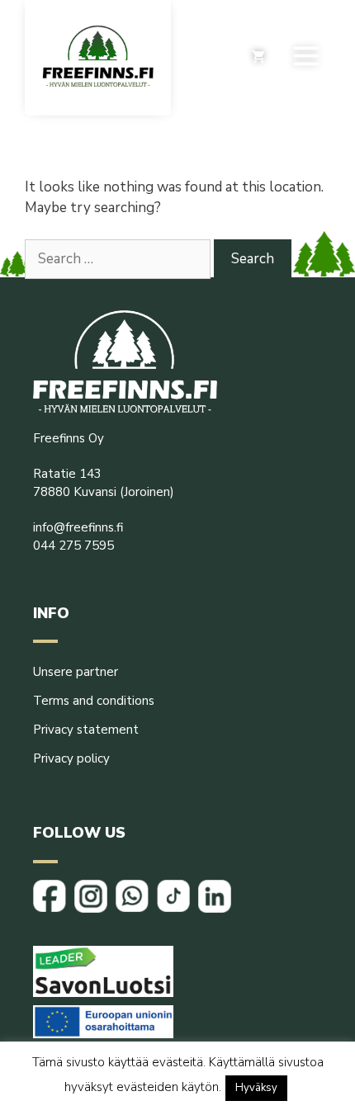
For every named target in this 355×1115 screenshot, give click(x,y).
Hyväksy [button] (256, 1087)
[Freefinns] (97, 58)
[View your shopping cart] (258, 58)
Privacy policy (71, 758)
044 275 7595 (73, 545)
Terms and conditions (93, 700)
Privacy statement (86, 729)
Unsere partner (75, 672)
